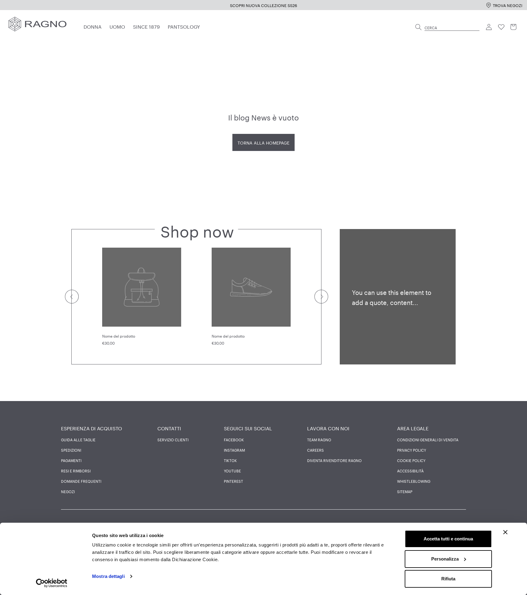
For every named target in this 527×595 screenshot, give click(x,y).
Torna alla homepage (263, 142)
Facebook (234, 439)
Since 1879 (146, 26)
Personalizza (445, 558)
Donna (93, 26)
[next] (321, 296)
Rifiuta (448, 578)
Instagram (234, 450)
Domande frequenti (81, 481)
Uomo (117, 26)
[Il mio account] (489, 27)
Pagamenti (71, 460)
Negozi (68, 491)
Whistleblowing (413, 481)
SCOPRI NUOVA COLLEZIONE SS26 (263, 5)
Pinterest (233, 481)
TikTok (230, 460)
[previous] (71, 296)
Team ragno (319, 439)
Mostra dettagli (108, 576)
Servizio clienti (172, 439)
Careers (315, 450)
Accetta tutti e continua (448, 538)
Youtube (232, 470)
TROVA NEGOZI (507, 5)
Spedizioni (71, 450)
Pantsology (184, 26)
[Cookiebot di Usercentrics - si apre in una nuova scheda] (51, 583)
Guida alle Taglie (78, 439)
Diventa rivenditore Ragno (334, 460)
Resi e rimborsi (76, 470)
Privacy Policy (411, 450)
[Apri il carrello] (513, 27)
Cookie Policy (411, 460)
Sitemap (404, 491)
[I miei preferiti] (501, 27)
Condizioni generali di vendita (427, 439)
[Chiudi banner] (505, 532)
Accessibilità (410, 470)
